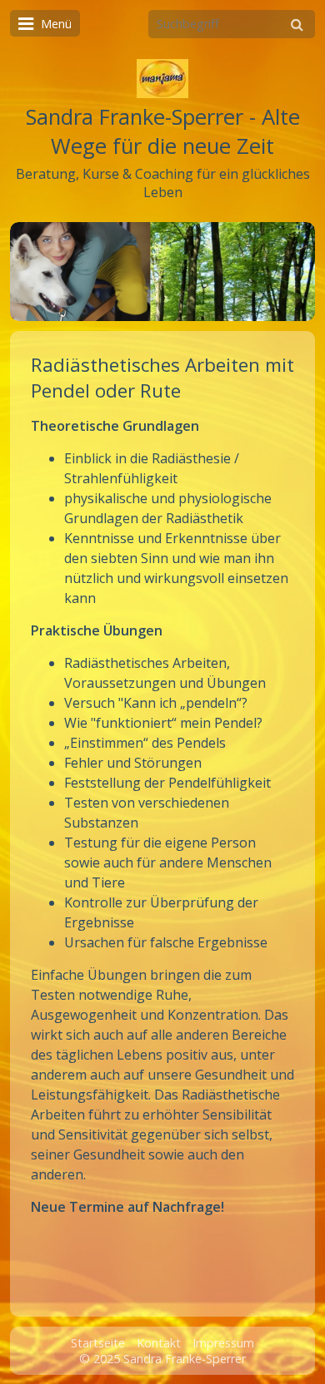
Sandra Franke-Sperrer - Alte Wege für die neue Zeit (163, 131)
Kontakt (159, 1343)
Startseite (98, 1343)
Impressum (223, 1343)
